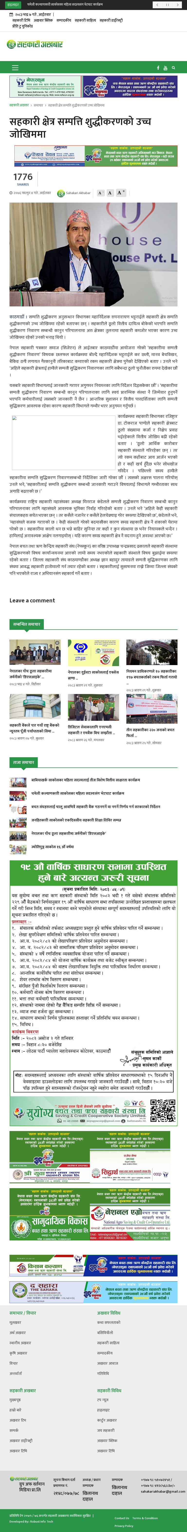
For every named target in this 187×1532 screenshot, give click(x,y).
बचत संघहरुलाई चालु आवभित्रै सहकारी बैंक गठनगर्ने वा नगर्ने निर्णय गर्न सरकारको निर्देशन (95, 807)
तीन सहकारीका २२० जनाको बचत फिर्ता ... (150, 733)
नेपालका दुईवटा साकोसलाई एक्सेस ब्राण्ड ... (93, 675)
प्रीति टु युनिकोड (22, 26)
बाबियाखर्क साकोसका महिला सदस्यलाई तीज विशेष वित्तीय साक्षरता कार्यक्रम (85, 780)
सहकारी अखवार (19, 105)
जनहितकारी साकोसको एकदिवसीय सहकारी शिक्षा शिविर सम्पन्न (76, 820)
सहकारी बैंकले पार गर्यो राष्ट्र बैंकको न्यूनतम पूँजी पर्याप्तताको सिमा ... (34, 728)
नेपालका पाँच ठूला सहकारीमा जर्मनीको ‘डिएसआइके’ (68, 833)
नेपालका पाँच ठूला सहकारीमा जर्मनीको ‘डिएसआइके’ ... (30, 674)
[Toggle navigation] (15, 67)
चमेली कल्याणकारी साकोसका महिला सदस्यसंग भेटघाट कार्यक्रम (65, 4)
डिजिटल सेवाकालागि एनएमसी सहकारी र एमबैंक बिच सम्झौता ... (91, 730)
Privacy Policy (124, 1526)
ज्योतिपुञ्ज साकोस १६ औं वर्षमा (52, 847)
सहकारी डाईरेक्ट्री (111, 21)
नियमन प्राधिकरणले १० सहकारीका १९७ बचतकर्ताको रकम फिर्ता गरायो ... (151, 677)
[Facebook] (158, 68)
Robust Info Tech (41, 1521)
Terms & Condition (145, 1518)
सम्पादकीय (63, 21)
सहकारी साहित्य (85, 21)
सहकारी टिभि (21, 21)
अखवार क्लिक (43, 21)
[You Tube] (165, 68)
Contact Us (122, 1518)
